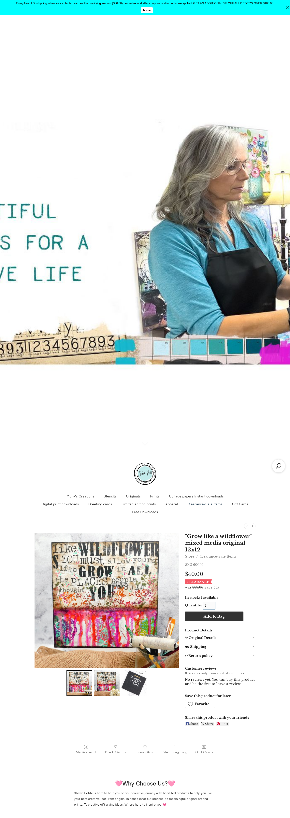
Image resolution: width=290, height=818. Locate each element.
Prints (155, 496)
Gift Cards (240, 504)
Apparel (171, 504)
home (147, 10)
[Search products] (278, 465)
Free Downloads (145, 512)
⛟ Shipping (195, 647)
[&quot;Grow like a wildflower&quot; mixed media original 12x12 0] (79, 683)
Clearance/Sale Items (205, 504)
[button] (200, 704)
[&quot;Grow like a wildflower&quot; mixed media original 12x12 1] (106, 683)
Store (189, 556)
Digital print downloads (60, 504)
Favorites (145, 752)
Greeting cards (100, 504)
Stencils (110, 496)
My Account (86, 752)
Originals (133, 496)
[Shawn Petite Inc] (145, 474)
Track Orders (115, 752)
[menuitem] (247, 526)
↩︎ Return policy (199, 656)
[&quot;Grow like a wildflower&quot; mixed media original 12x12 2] (134, 683)
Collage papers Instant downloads (196, 496)
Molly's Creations (80, 496)
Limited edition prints (139, 504)
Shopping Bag (175, 752)
